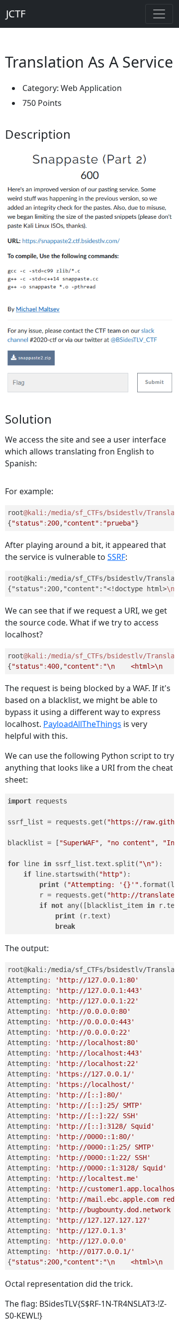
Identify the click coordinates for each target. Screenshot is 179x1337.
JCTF (15, 13)
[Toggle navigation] (159, 14)
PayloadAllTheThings (82, 723)
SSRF (116, 556)
